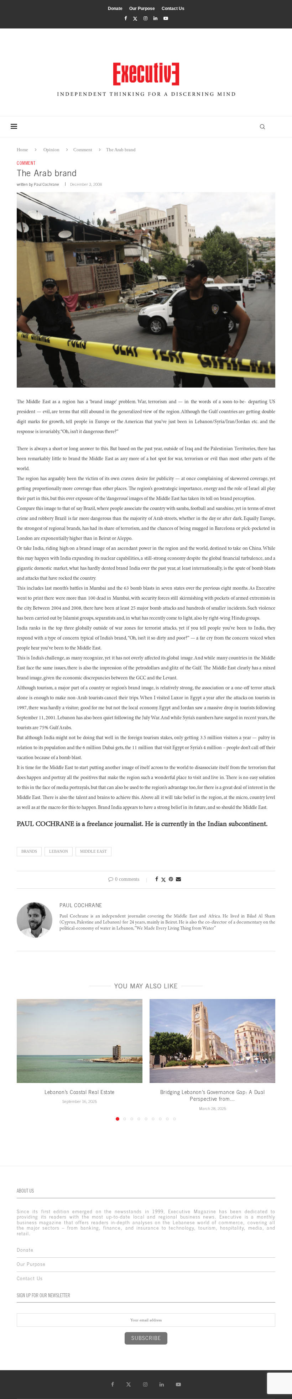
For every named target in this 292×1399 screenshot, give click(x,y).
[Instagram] (145, 18)
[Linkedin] (155, 18)
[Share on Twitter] (163, 880)
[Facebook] (125, 18)
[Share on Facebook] (156, 879)
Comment (82, 149)
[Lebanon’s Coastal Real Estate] (79, 1041)
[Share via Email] (178, 879)
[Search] (262, 126)
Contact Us (173, 8)
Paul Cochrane (46, 184)
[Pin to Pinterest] (171, 879)
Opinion (51, 149)
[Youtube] (165, 18)
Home (22, 149)
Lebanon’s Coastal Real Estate (80, 1092)
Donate (115, 8)
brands (29, 851)
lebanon (58, 851)
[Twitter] (135, 19)
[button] (26, 1059)
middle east (93, 851)
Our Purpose (142, 8)
